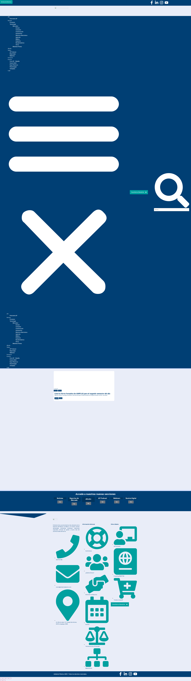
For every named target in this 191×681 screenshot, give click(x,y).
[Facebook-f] (152, 2)
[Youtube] (166, 2)
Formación (9, 354)
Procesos (12, 22)
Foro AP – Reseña (14, 61)
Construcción (19, 31)
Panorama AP (13, 18)
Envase (18, 28)
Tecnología (13, 24)
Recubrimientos (20, 43)
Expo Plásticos (14, 65)
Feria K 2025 (13, 63)
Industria (18, 41)
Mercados (15, 26)
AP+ (9, 17)
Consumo (18, 30)
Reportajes (13, 54)
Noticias (10, 20)
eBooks (8, 345)
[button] (64, 192)
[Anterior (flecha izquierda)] (1, 680)
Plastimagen (13, 67)
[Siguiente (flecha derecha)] (4, 680)
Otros (17, 44)
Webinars (12, 352)
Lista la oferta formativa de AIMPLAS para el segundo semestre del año (82, 394)
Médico (18, 39)
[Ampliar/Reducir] (1, 678)
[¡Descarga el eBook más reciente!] (118, 373)
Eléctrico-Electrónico (21, 35)
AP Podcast (13, 52)
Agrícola (18, 37)
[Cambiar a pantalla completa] (4, 678)
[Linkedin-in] (156, 2)
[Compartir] (7, 678)
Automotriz (19, 33)
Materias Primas (17, 46)
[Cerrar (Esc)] (10, 678)
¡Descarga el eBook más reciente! (124, 377)
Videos (9, 50)
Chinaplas (12, 68)
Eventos (10, 59)
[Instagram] (161, 2)
